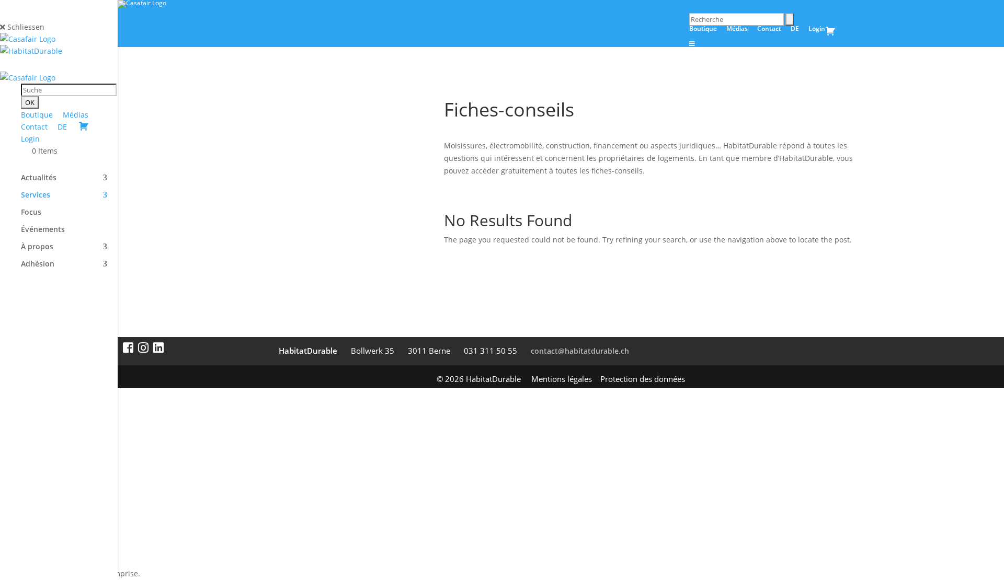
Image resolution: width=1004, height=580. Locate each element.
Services (35, 195)
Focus (31, 212)
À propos (37, 247)
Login (30, 139)
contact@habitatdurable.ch (580, 351)
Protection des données (642, 379)
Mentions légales (561, 379)
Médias (75, 115)
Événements (43, 230)
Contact (34, 127)
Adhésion (37, 264)
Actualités (38, 178)
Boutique (37, 115)
